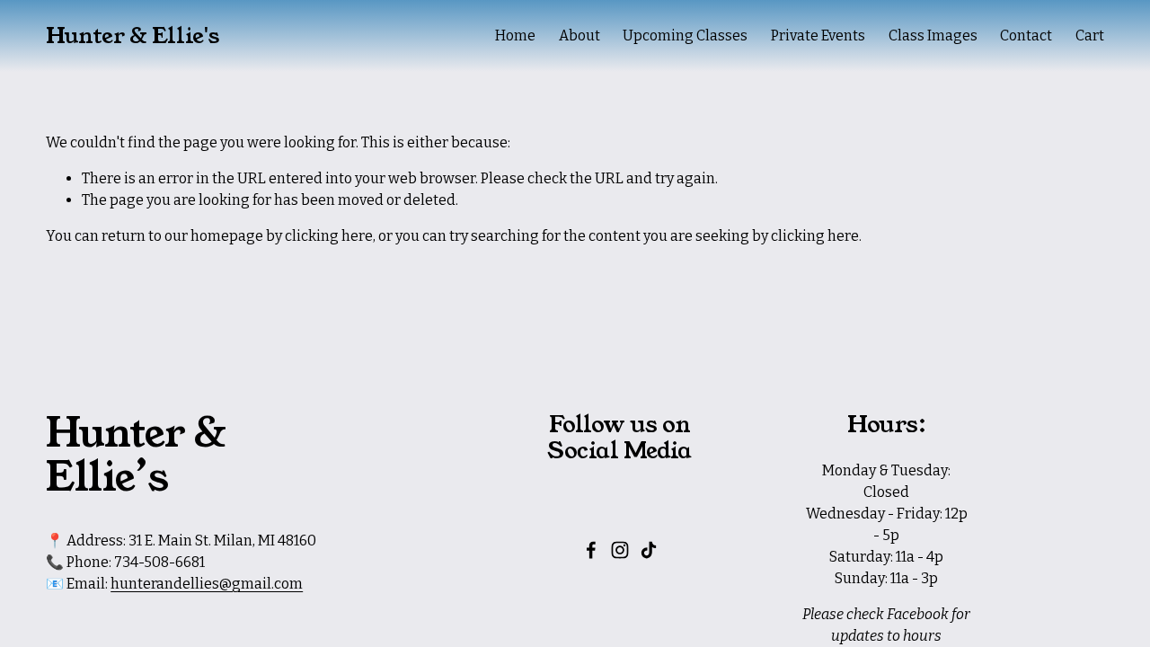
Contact (1026, 35)
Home (515, 35)
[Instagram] (620, 550)
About (579, 35)
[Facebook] (591, 550)
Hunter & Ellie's (132, 36)
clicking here (329, 235)
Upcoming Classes (685, 35)
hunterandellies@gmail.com (207, 583)
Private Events (818, 35)
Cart (1089, 35)
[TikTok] (649, 550)
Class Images (933, 35)
